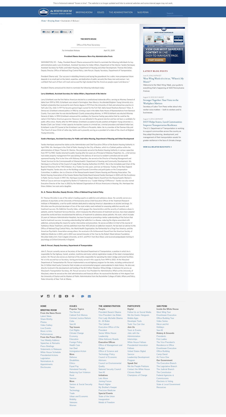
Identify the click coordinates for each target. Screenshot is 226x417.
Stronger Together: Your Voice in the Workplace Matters (160, 102)
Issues (100, 12)
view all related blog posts (156, 147)
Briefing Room (84, 12)
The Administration (121, 12)
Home (55, 12)
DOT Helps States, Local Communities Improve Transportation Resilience (162, 123)
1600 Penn (143, 12)
